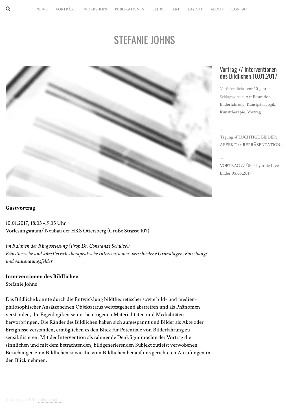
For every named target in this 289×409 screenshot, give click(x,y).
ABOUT (217, 9)
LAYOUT (195, 9)
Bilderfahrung (232, 104)
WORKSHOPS (95, 9)
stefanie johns (50, 400)
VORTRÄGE (66, 9)
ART (176, 9)
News (42, 9)
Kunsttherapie (232, 112)
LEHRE (158, 9)
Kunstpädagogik (261, 104)
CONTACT (240, 9)
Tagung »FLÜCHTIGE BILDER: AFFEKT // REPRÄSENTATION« (251, 141)
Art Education (258, 97)
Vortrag (254, 112)
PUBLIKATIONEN (129, 9)
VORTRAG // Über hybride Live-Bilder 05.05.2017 (250, 169)
